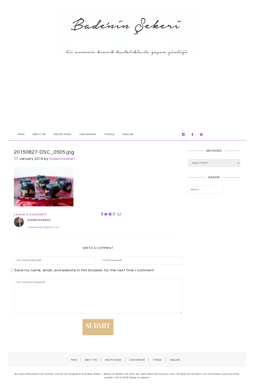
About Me (39, 134)
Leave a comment (30, 214)
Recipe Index (62, 134)
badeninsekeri (62, 159)
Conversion (87, 134)
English (128, 134)
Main (21, 134)
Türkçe (109, 134)
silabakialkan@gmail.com (43, 227)
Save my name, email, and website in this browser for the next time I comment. (84, 270)
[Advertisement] (127, 99)
